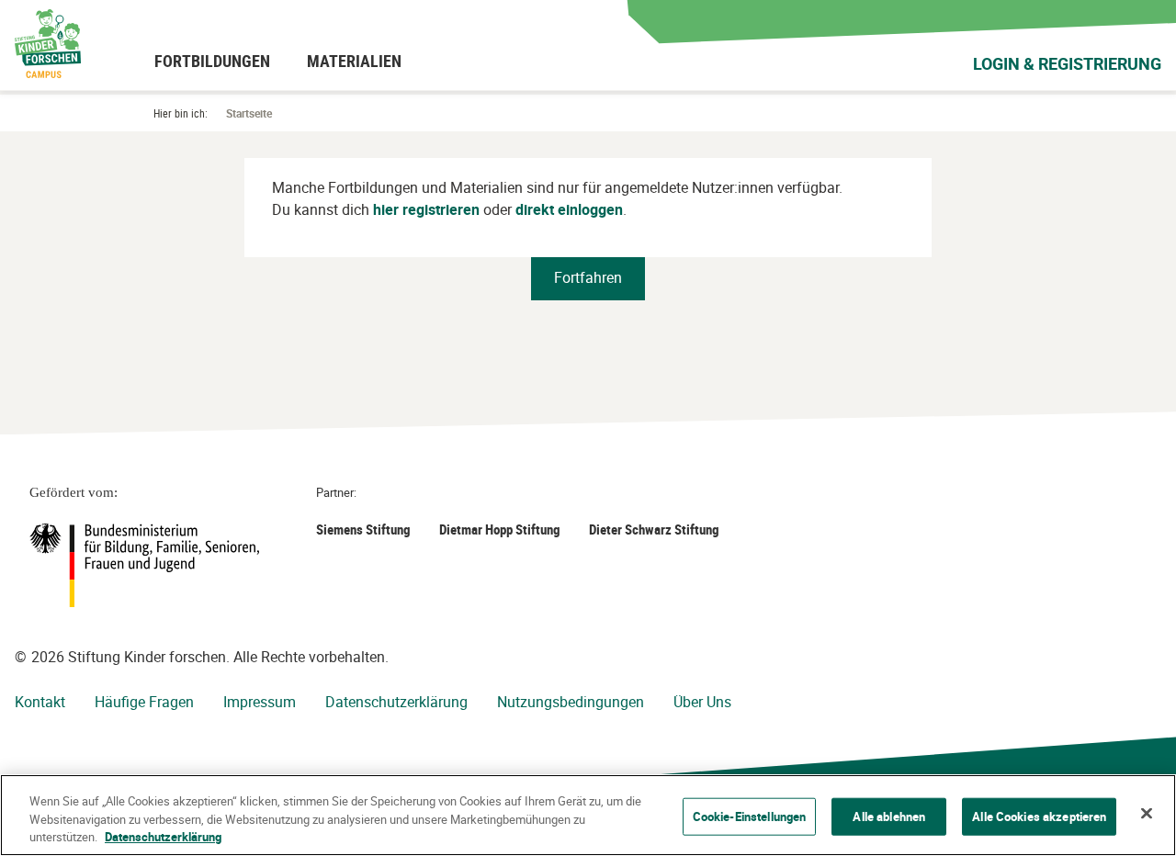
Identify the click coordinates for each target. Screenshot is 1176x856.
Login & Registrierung (1067, 63)
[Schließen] (1146, 813)
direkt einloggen (569, 209)
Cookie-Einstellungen (750, 815)
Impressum (259, 702)
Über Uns (702, 702)
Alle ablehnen (889, 815)
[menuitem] (212, 60)
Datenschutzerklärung (396, 702)
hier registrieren (426, 209)
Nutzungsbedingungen (570, 702)
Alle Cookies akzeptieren (1039, 815)
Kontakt (40, 702)
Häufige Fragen (144, 702)
